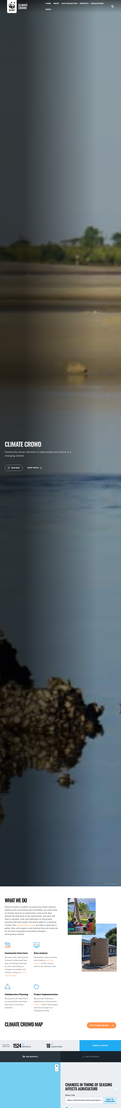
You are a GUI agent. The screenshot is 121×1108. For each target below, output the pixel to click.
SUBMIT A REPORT (100, 1045)
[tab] (101, 1025)
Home (48, 3)
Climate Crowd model (25, 925)
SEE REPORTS (32, 1057)
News (48, 9)
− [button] (57, 1069)
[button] (14, 468)
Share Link (70, 1095)
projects (37, 1004)
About (56, 3)
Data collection (69, 3)
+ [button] (57, 1066)
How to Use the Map (99, 1025)
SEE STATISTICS (92, 1057)
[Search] (112, 6)
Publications (97, 3)
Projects (84, 3)
